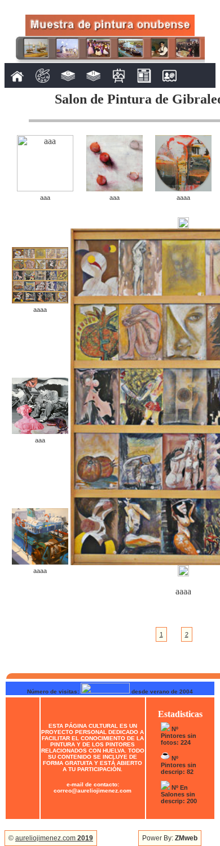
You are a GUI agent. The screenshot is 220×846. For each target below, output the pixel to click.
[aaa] (45, 188)
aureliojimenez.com (54, 838)
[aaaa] (183, 188)
